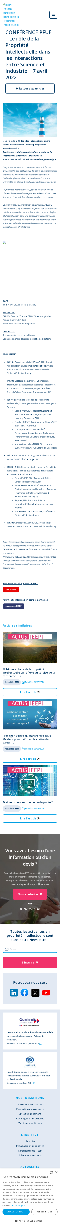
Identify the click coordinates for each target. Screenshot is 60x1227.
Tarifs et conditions (30, 1123)
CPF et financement (30, 1113)
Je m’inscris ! (11, 589)
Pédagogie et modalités (30, 1146)
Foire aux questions (30, 1155)
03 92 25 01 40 (30, 909)
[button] (30, 1220)
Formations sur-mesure (30, 1109)
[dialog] (30, 1197)
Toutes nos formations (30, 1104)
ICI (40, 1043)
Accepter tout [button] (16, 1211)
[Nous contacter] (44, 15)
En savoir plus (18, 1205)
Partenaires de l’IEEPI (30, 1150)
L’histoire (30, 1141)
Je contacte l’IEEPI (13, 606)
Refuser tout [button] (44, 1211)
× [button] (56, 1172)
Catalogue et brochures (30, 1118)
